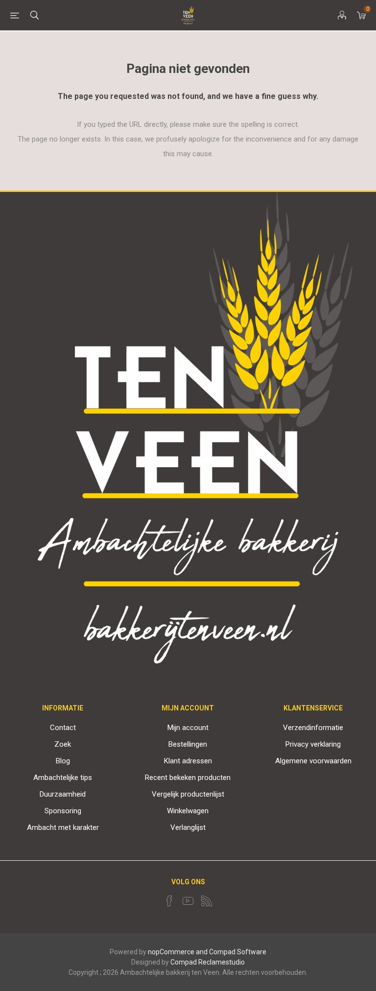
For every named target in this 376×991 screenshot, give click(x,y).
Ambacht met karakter (63, 827)
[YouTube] (188, 901)
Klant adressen (188, 760)
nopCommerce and (178, 952)
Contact (63, 727)
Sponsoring (63, 810)
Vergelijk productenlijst (188, 794)
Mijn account (188, 727)
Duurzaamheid (63, 794)
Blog (63, 760)
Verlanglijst (188, 827)
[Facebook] (169, 901)
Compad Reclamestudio (207, 962)
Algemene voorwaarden (313, 760)
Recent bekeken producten (188, 777)
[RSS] (206, 901)
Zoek (62, 744)
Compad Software (237, 952)
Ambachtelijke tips (62, 777)
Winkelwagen (188, 810)
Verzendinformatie (313, 727)
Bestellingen (187, 744)
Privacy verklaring (313, 744)
